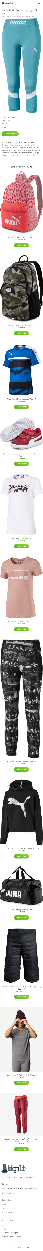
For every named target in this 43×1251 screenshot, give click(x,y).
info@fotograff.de (8, 1193)
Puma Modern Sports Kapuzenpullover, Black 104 (21, 848)
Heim (3, 16)
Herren (4, 1208)
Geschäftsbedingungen (10, 1233)
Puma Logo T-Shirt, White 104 (21, 538)
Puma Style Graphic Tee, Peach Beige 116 (21, 621)
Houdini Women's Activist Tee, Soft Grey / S (21, 1075)
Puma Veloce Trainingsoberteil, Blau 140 (21, 399)
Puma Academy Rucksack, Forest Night (21, 325)
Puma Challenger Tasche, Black (21, 910)
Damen (4, 1205)
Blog (3, 1225)
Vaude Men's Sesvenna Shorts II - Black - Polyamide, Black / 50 (21, 988)
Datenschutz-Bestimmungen (11, 1236)
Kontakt (4, 1229)
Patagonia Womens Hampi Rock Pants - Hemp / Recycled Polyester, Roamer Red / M (21, 1140)
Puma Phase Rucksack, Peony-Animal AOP (21, 237)
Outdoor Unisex (7, 1212)
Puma (13, 117)
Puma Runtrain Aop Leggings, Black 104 (21, 761)
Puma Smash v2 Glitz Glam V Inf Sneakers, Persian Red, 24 (21, 455)
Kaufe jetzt (10, 134)
